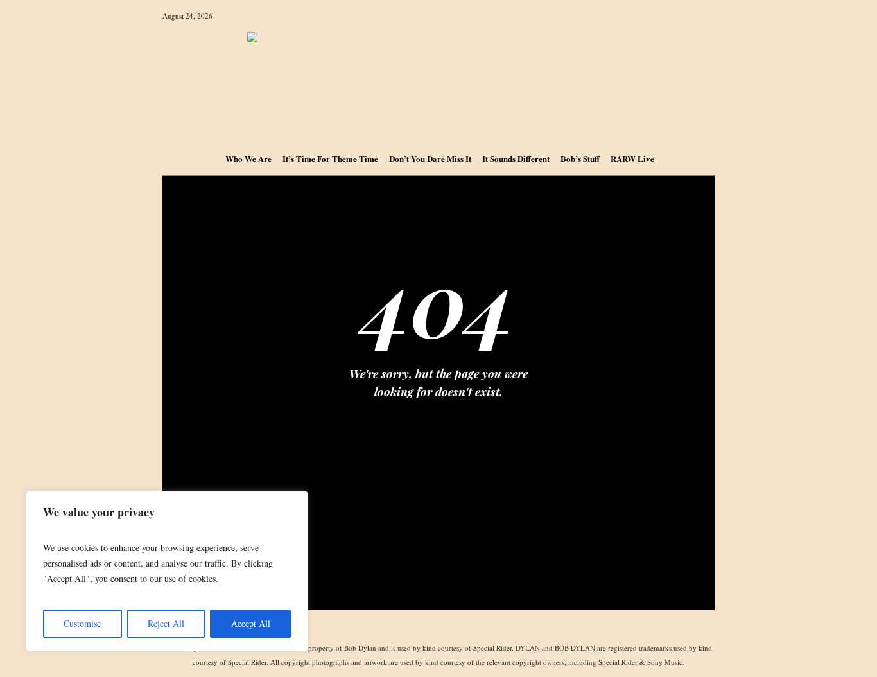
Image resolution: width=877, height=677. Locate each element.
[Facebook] (438, 627)
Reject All (166, 623)
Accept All (250, 623)
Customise (82, 623)
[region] (167, 571)
